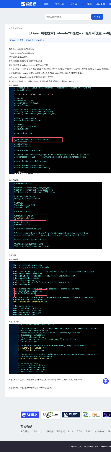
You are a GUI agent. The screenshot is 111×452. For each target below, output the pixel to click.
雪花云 (79, 431)
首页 (46, 4)
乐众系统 (24, 431)
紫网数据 (60, 431)
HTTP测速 (87, 4)
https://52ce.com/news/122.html (21, 53)
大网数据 (49, 431)
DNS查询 (100, 4)
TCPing (73, 4)
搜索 (98, 17)
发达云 (70, 431)
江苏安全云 (37, 431)
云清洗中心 (100, 431)
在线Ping (59, 4)
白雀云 (89, 431)
